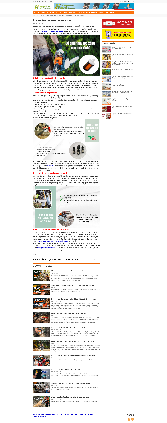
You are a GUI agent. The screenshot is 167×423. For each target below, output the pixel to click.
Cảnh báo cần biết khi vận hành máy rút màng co (122, 114)
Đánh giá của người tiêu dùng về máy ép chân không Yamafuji (123, 84)
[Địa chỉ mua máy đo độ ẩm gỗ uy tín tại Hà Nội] (106, 57)
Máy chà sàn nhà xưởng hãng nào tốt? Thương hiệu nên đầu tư (122, 77)
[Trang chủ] (34, 12)
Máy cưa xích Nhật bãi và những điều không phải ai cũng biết (73, 355)
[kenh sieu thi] (118, 34)
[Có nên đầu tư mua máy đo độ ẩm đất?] (106, 72)
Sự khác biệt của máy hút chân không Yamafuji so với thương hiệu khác (122, 92)
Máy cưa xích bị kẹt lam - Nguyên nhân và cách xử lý (70, 327)
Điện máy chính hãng (47, 1)
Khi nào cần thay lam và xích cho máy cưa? (67, 271)
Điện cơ (112, 12)
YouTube (132, 419)
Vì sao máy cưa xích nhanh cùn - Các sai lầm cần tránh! (71, 313)
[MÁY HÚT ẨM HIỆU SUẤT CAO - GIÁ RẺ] (94, 7)
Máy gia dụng (93, 12)
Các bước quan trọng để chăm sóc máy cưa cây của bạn (70, 383)
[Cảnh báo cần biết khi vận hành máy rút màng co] (106, 116)
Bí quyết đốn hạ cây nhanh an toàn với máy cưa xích (70, 397)
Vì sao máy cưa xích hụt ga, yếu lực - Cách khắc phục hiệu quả (73, 341)
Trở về (34, 254)
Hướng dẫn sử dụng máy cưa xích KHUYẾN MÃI (56, 259)
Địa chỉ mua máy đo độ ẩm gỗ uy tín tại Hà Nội (122, 55)
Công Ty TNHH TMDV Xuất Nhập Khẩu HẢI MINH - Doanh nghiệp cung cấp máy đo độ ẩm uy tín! (122, 63)
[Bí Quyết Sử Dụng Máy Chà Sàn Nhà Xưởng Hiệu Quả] (106, 49)
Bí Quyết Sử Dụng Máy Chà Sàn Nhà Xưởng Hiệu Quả (121, 47)
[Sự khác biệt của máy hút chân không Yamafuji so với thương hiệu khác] (106, 94)
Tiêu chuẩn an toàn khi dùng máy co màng (122, 107)
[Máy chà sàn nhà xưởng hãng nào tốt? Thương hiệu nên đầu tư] (106, 79)
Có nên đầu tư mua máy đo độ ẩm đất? (122, 69)
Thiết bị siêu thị (103, 12)
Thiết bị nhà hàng (74, 12)
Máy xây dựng (41, 12)
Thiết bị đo (84, 12)
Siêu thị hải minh (37, 1)
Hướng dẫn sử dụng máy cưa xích (55, 15)
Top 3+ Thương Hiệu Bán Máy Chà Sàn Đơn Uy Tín (122, 99)
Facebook (129, 419)
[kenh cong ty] (118, 23)
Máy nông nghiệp (52, 12)
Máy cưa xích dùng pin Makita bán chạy (65, 369)
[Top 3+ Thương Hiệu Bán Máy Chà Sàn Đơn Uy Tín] (106, 101)
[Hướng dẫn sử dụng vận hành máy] (42, 6)
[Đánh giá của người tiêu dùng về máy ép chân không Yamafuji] (106, 86)
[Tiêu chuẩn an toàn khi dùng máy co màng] (106, 109)
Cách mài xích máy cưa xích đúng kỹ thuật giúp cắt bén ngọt (72, 285)
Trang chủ (36, 15)
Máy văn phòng (63, 12)
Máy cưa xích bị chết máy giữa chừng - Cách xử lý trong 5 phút (73, 299)
